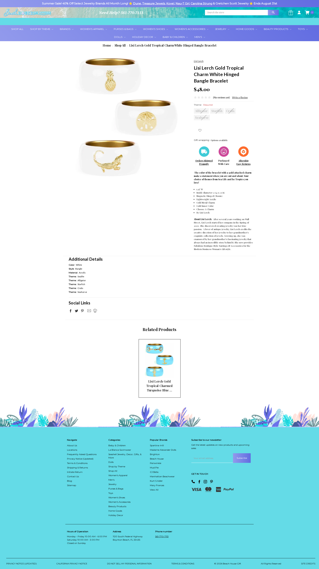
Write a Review (240, 97)
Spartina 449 (157, 445)
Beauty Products (276, 29)
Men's (198, 36)
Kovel (170, 3)
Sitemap (71, 485)
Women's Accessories (190, 29)
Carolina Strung (201, 3)
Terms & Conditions (77, 463)
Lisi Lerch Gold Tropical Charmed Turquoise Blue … (159, 385)
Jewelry (221, 29)
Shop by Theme (116, 466)
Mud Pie (154, 467)
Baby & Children (174, 36)
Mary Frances (157, 485)
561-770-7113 (162, 536)
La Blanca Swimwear (119, 449)
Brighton (155, 454)
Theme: (203, 104)
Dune (137, 3)
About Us (72, 445)
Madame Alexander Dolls (163, 449)
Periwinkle (155, 463)
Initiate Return (75, 472)
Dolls (118, 36)
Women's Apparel (92, 29)
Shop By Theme (40, 29)
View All (154, 489)
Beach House (157, 458)
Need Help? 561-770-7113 (121, 12)
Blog (69, 480)
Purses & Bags (124, 29)
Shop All (17, 29)
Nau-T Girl (182, 3)
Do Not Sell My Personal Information (129, 563)
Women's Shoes (154, 29)
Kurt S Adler (156, 480)
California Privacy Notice (71, 563)
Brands (65, 29)
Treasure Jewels (153, 3)
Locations (72, 449)
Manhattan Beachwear (162, 476)
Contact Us (73, 476)
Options (153, 370)
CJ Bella (154, 472)
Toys (301, 29)
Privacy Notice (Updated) (80, 458)
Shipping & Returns (77, 467)
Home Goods (245, 29)
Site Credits (308, 563)
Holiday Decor (143, 36)
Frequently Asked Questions (82, 454)
